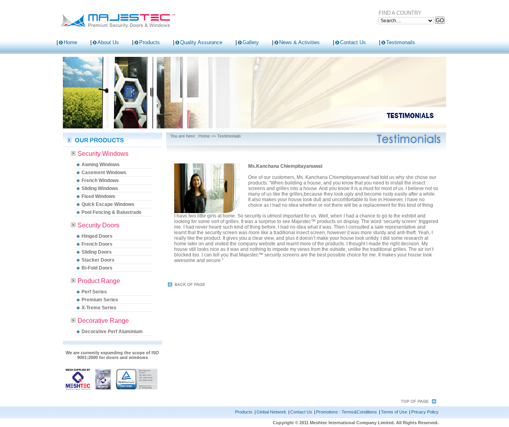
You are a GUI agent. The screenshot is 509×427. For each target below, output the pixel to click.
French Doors (97, 244)
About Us (108, 42)
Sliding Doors (97, 252)
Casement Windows (104, 172)
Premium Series (100, 300)
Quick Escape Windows (108, 204)
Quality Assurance (201, 42)
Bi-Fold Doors (97, 268)
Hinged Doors (97, 236)
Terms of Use (394, 412)
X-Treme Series (99, 308)
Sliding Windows (100, 188)
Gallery (251, 42)
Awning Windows (101, 164)
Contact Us (353, 42)
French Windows (100, 180)
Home (70, 42)
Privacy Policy (425, 412)
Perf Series (94, 292)
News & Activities (299, 42)
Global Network (271, 412)
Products (149, 42)
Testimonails (400, 42)
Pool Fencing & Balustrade (112, 212)
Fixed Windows (98, 196)
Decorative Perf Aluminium (112, 331)
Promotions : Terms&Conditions (346, 412)
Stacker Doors (98, 260)
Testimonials (229, 136)
